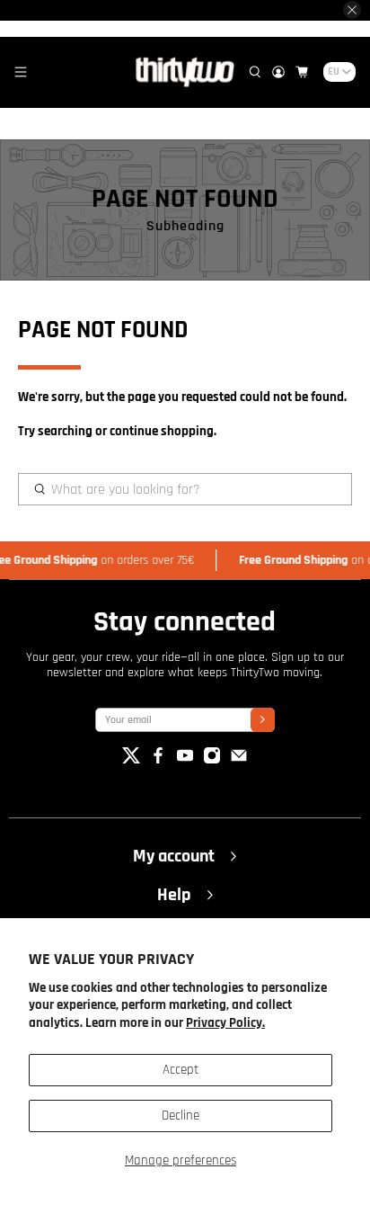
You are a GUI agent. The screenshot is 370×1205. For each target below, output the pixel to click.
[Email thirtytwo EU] (239, 760)
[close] (352, 10)
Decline (180, 1115)
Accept (180, 1069)
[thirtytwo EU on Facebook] (158, 760)
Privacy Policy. (225, 1022)
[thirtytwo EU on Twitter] (131, 760)
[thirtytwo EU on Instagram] (212, 760)
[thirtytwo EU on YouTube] (185, 760)
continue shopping (162, 431)
